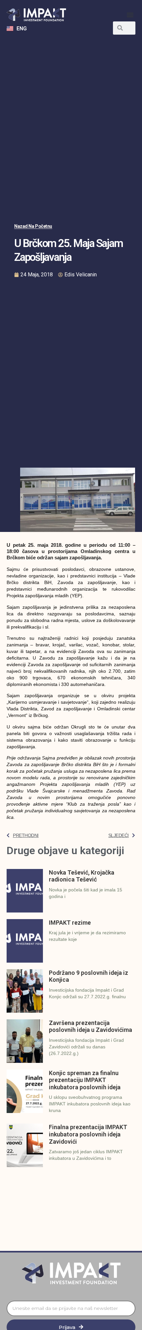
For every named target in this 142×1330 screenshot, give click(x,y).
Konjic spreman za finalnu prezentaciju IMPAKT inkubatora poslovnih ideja (85, 1080)
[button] (129, 15)
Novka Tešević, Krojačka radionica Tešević (81, 876)
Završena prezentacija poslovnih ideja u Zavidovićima (90, 1026)
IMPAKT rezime (70, 922)
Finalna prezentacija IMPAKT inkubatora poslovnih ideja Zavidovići (88, 1134)
